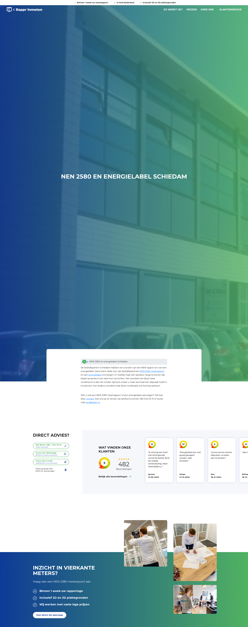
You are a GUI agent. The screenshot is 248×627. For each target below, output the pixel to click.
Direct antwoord (48, 446)
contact (90, 399)
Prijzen (192, 9)
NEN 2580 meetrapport (152, 371)
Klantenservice (230, 9)
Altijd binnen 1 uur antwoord (46, 462)
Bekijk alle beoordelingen (113, 476)
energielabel (95, 375)
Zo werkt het (173, 9)
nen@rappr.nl (93, 402)
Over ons (207, 9)
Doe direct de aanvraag (49, 615)
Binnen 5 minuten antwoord (46, 454)
